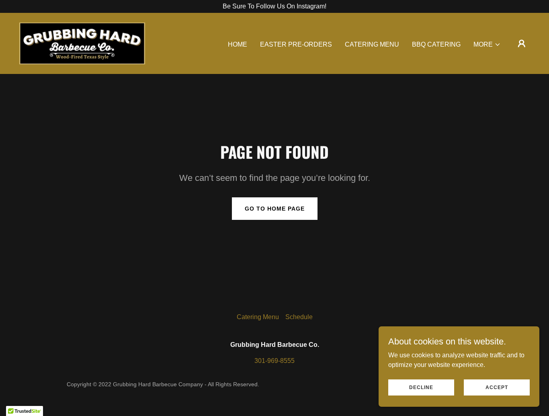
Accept (496, 387)
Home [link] (237, 44)
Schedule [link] (299, 317)
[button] (487, 44)
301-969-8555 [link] (274, 360)
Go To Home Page (275, 208)
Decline (421, 387)
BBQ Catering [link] (436, 44)
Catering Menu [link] (372, 44)
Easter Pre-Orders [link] (296, 44)
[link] (82, 42)
